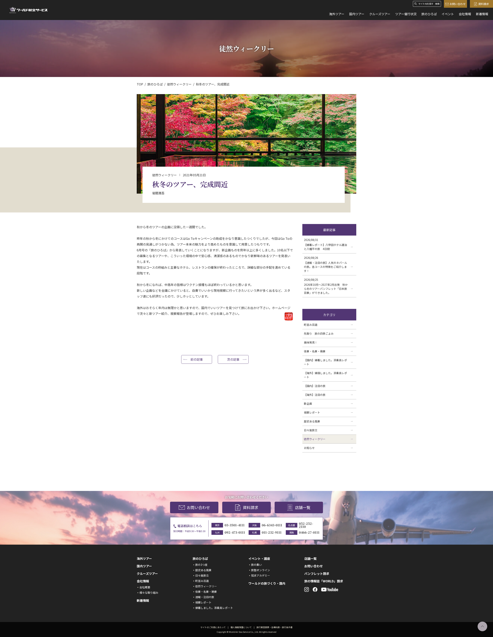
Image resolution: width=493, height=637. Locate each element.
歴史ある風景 (203, 570)
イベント (448, 13)
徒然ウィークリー (179, 84)
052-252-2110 (306, 525)
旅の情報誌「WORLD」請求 (323, 581)
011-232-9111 (272, 532)
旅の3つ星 (201, 565)
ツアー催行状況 (406, 13)
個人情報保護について (241, 627)
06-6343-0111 (272, 525)
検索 (437, 4)
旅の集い (256, 565)
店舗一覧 (302, 507)
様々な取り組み (148, 592)
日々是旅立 (202, 575)
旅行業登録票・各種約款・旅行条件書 (275, 627)
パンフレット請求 (316, 573)
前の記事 (196, 359)
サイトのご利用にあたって (213, 627)
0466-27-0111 (309, 532)
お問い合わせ (457, 4)
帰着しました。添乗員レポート (214, 608)
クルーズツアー (379, 13)
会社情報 (465, 13)
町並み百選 (202, 581)
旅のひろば (429, 13)
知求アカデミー (260, 575)
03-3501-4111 (235, 525)
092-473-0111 (235, 532)
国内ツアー (356, 13)
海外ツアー (336, 13)
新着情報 (482, 13)
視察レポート (203, 602)
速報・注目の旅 (204, 597)
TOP (140, 84)
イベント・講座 (259, 558)
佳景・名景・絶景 (206, 592)
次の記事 (233, 359)
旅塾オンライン (260, 570)
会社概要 (144, 587)
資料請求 (483, 4)
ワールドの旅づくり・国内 (266, 583)
